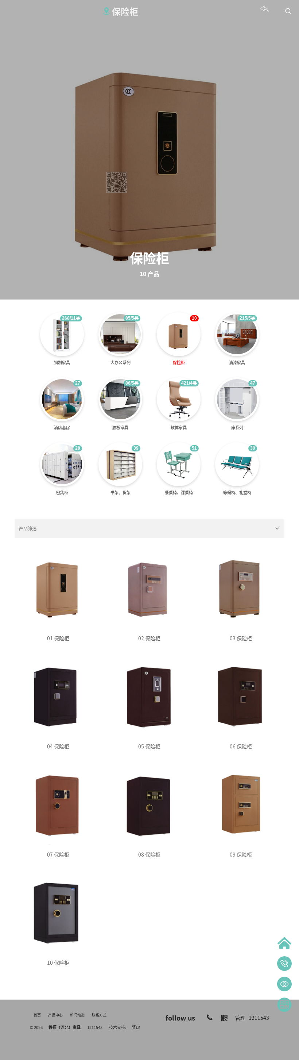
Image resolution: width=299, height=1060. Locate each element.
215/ (247, 318)
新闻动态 (77, 1015)
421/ (189, 383)
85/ (132, 318)
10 (194, 318)
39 (136, 448)
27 (77, 383)
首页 (37, 1015)
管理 (240, 1017)
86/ (132, 383)
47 (252, 383)
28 (77, 448)
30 (252, 448)
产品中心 (55, 1015)
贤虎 (136, 1027)
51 (194, 448)
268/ (71, 318)
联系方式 (99, 1015)
